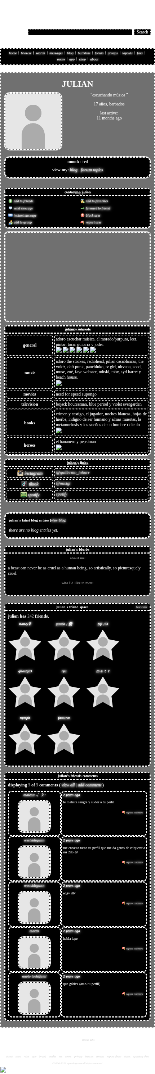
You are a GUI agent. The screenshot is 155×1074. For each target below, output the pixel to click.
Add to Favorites (96, 201)
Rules (26, 1056)
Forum (99, 53)
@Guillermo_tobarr (73, 472)
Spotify (33, 494)
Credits (52, 1056)
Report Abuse (114, 1056)
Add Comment (89, 785)
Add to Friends (23, 201)
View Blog (58, 520)
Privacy (78, 1056)
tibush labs (88, 1040)
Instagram (33, 473)
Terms (68, 1056)
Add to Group (22, 222)
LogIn (132, 9)
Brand (42, 1056)
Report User (93, 222)
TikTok (33, 484)
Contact (100, 1056)
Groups (113, 53)
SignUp (145, 9)
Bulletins (84, 53)
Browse (26, 53)
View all (68, 785)
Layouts (127, 53)
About (94, 59)
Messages (56, 53)
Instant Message (24, 215)
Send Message (23, 208)
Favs (140, 53)
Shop (82, 59)
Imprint (89, 1056)
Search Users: (15, 31)
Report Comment (134, 812)
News (18, 1056)
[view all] (141, 607)
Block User (93, 215)
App (72, 59)
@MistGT (63, 483)
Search (142, 32)
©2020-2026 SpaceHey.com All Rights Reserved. (77, 1063)
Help (121, 9)
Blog (70, 53)
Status (127, 1056)
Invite (61, 59)
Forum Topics (92, 169)
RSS (60, 1056)
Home (13, 53)
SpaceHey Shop (141, 1056)
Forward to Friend (97, 208)
